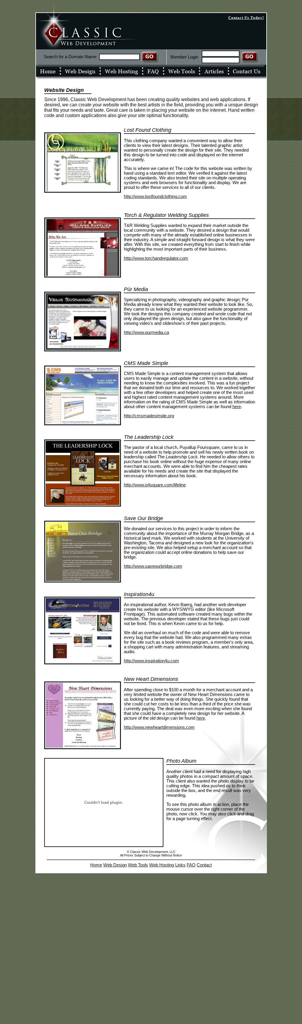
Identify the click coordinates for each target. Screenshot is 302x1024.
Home (96, 865)
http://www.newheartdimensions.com (159, 727)
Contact (204, 865)
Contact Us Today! (246, 17)
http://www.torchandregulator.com (156, 258)
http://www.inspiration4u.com (151, 660)
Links (180, 865)
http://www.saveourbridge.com (153, 566)
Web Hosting (161, 865)
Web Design (115, 865)
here (236, 406)
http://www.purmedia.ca (146, 332)
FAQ (191, 865)
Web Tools (138, 865)
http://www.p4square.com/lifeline (155, 485)
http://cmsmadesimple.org (149, 415)
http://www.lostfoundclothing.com (155, 196)
